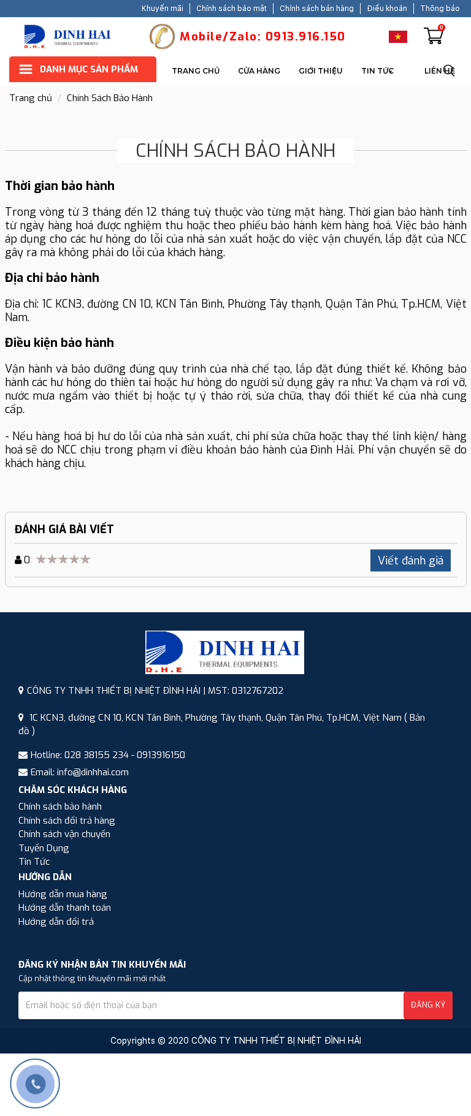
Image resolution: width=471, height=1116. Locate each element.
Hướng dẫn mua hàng (62, 894)
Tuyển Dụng (43, 848)
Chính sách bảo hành (60, 806)
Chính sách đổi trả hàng (66, 820)
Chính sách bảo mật (231, 8)
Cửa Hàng (259, 70)
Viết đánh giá (410, 560)
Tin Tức (377, 70)
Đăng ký (428, 1005)
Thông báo (440, 8)
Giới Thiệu (321, 70)
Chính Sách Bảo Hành (110, 98)
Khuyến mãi (162, 8)
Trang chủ (196, 70)
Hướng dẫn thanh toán (64, 908)
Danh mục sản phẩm (89, 69)
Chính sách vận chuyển (64, 834)
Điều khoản (387, 8)
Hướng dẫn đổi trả (56, 922)
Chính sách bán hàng (317, 8)
